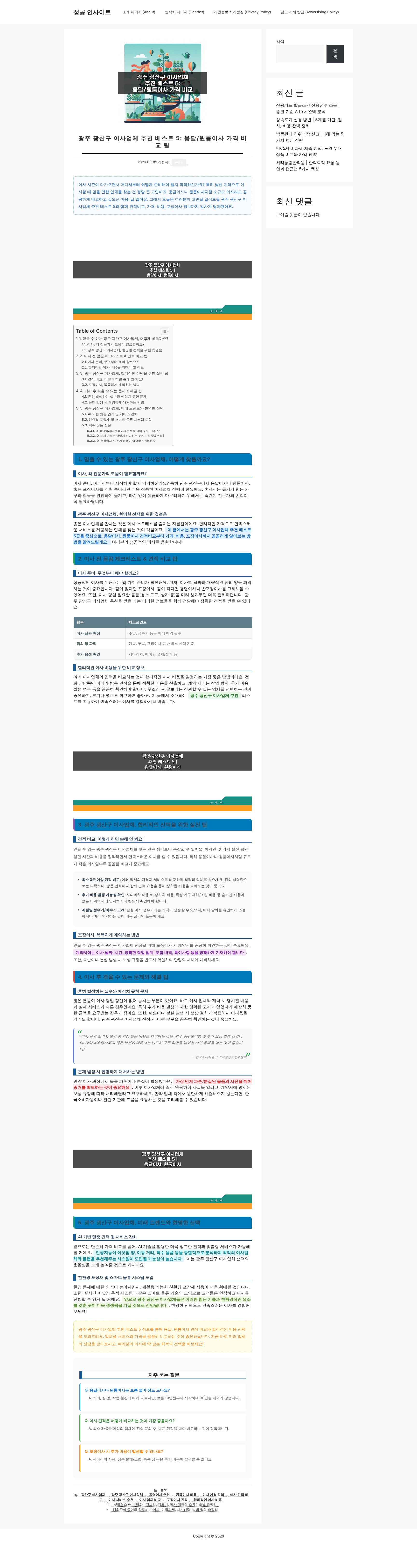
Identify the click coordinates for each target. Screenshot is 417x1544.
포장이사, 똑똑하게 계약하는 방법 (114, 385)
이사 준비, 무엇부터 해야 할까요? (113, 362)
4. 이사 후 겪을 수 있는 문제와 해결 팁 (111, 391)
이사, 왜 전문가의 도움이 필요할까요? (115, 344)
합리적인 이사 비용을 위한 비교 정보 (116, 367)
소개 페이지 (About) (139, 12)
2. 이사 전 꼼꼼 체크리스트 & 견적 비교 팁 (113, 356)
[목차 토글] (162, 331)
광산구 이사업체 (93, 1495)
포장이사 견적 (177, 1500)
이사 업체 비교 (150, 1500)
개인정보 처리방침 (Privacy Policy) (242, 12)
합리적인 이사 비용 (208, 1500)
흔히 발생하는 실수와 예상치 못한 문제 (117, 396)
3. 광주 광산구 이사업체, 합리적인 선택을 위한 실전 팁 (124, 373)
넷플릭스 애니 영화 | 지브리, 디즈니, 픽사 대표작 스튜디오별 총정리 (165, 1504)
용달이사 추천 (159, 1495)
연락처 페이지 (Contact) (184, 12)
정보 (163, 1490)
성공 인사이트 (92, 12)
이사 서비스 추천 (120, 1500)
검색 (280, 41)
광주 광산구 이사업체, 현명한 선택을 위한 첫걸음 (125, 350)
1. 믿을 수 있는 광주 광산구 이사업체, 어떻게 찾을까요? (123, 338)
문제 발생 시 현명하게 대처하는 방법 (116, 402)
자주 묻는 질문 (100, 425)
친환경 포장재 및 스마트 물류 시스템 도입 (120, 420)
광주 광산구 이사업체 (127, 1495)
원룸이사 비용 (186, 1495)
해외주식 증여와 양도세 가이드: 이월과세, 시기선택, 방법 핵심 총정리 (165, 1509)
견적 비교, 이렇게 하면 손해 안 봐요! (115, 379)
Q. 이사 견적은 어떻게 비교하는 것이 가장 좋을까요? (130, 435)
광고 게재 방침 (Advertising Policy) (310, 12)
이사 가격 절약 (213, 1495)
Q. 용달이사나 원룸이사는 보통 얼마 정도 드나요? (128, 431)
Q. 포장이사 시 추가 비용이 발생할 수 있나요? (126, 440)
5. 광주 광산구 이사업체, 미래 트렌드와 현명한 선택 (122, 408)
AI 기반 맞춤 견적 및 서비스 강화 (113, 414)
